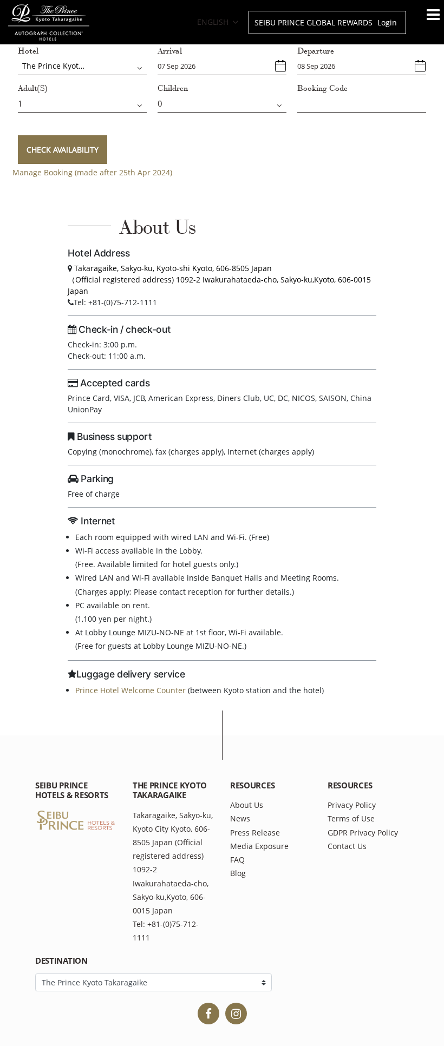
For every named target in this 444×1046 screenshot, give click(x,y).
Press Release (255, 832)
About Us (246, 805)
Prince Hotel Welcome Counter (130, 690)
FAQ (237, 859)
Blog (238, 873)
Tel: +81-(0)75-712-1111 (166, 931)
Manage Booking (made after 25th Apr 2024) (92, 172)
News (240, 818)
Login (387, 22)
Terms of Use (351, 818)
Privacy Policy (352, 805)
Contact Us (347, 846)
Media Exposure (259, 846)
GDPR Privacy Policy (363, 832)
